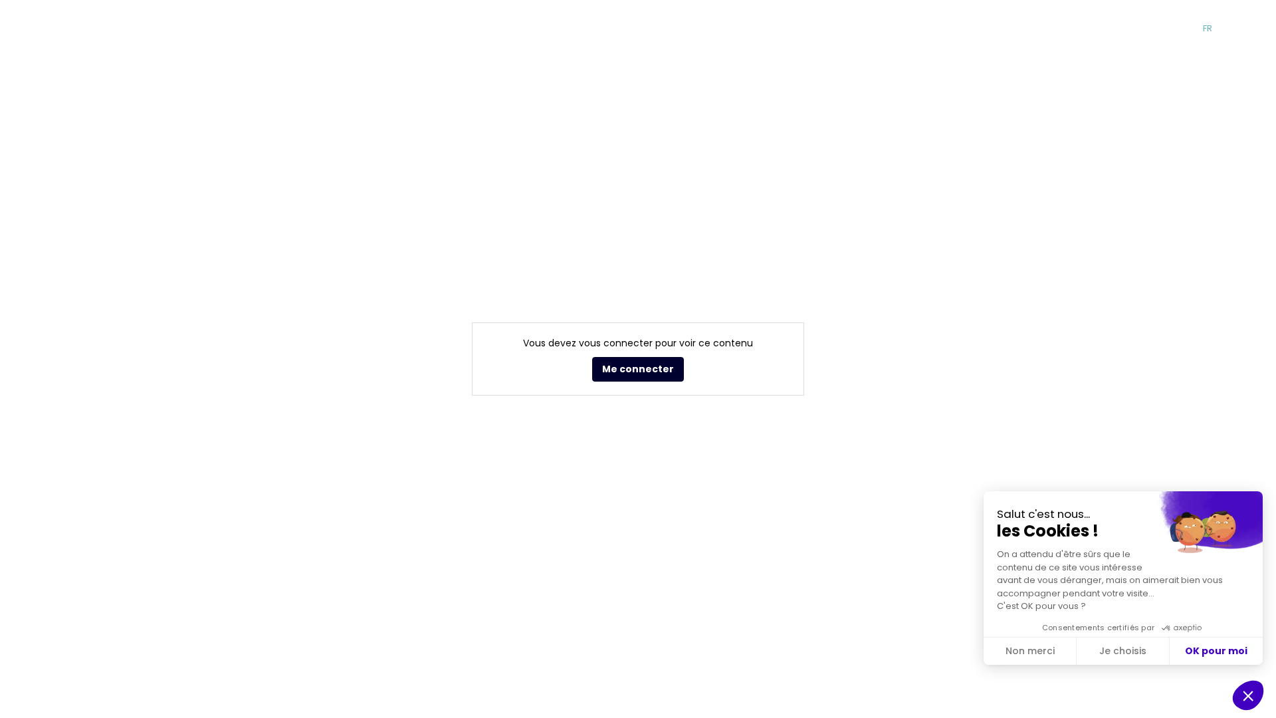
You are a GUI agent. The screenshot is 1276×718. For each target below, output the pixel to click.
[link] (624, 29)
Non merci (1030, 651)
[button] (1024, 28)
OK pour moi (1216, 651)
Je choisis (1122, 651)
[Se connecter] (1256, 28)
